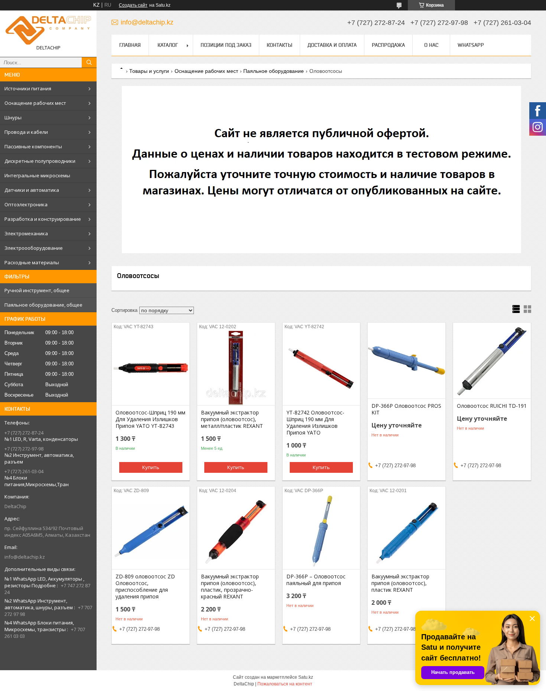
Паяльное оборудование (273, 71)
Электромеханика (26, 233)
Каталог (167, 45)
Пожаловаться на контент (284, 684)
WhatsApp (471, 45)
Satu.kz (305, 677)
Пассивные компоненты (33, 146)
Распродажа (388, 45)
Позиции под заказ (226, 45)
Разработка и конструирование (42, 219)
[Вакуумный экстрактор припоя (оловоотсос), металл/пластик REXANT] (236, 368)
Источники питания (27, 88)
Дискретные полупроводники (39, 161)
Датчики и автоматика (31, 190)
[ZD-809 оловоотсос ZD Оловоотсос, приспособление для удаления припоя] (150, 532)
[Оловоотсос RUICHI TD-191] (492, 361)
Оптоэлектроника (26, 204)
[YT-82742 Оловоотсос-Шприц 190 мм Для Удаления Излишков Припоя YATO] (321, 368)
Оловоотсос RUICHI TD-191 (492, 406)
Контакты (279, 45)
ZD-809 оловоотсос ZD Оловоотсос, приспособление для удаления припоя (145, 586)
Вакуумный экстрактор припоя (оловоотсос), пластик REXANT (400, 583)
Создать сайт (133, 5)
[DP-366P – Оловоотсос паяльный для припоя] (321, 532)
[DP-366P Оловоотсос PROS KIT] (406, 361)
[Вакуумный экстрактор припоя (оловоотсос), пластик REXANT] (406, 532)
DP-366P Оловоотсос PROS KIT (406, 409)
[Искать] (89, 62)
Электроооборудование (33, 248)
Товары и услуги (149, 71)
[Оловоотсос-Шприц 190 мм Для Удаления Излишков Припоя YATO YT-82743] (150, 368)
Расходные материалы (31, 262)
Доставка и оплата (332, 45)
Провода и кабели (26, 132)
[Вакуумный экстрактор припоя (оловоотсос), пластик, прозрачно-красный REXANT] (236, 532)
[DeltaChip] (48, 30)
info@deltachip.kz (24, 556)
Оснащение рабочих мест (35, 103)
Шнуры (13, 117)
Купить (150, 467)
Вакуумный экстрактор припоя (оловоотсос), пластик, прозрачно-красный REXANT (230, 586)
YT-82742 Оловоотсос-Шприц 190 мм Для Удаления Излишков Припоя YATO (315, 422)
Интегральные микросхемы (37, 175)
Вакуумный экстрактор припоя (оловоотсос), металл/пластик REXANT (232, 419)
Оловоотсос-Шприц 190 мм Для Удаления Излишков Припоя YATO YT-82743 (150, 419)
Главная (130, 45)
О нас (431, 45)
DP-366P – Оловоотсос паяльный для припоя (315, 580)
